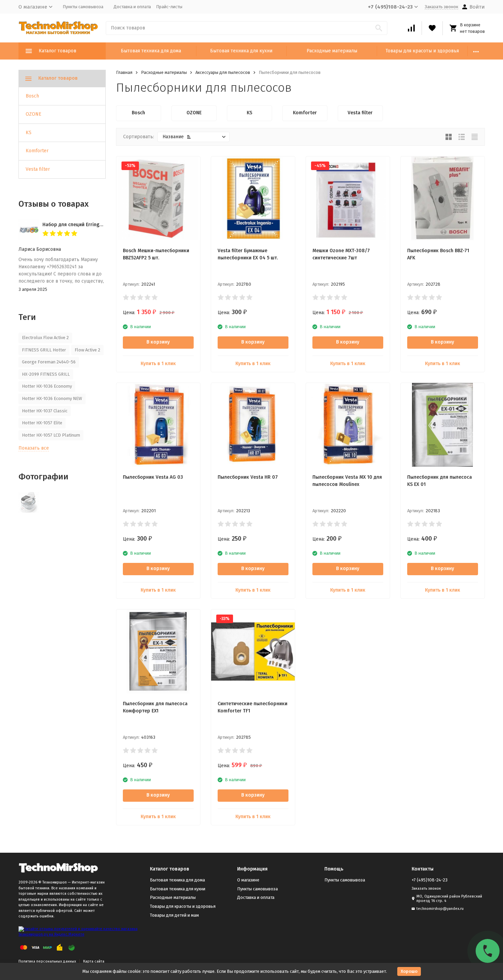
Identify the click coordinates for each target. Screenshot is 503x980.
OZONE (33, 114)
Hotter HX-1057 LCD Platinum (51, 435)
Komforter (37, 151)
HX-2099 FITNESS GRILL (46, 374)
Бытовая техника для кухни (241, 51)
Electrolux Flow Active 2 (45, 337)
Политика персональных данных (47, 961)
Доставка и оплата (132, 6)
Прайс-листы (169, 6)
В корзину (158, 342)
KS (28, 133)
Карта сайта (93, 961)
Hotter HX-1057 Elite (42, 422)
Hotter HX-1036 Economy (47, 386)
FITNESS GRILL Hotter (44, 349)
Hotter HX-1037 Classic (44, 410)
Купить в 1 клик (158, 363)
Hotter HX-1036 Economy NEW (52, 398)
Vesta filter (38, 169)
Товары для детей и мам (174, 915)
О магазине (248, 879)
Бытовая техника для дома (151, 51)
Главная (124, 72)
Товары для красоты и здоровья (422, 51)
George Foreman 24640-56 (49, 361)
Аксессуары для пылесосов (222, 72)
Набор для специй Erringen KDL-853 (83, 225)
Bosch (32, 96)
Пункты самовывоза (83, 6)
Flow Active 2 (87, 349)
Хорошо (409, 971)
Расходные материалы (332, 51)
